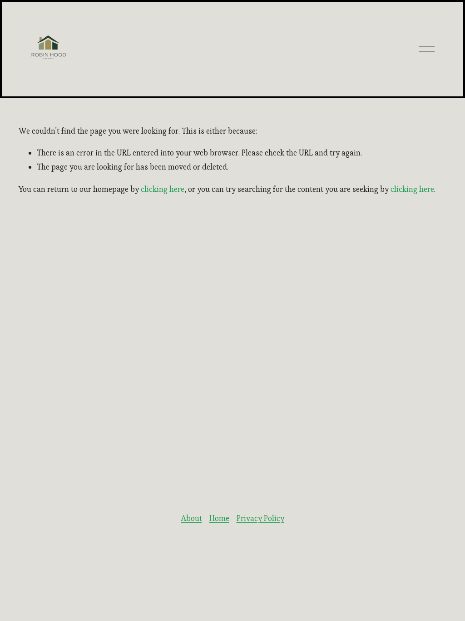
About (191, 518)
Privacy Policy (260, 518)
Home (219, 518)
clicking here (162, 189)
